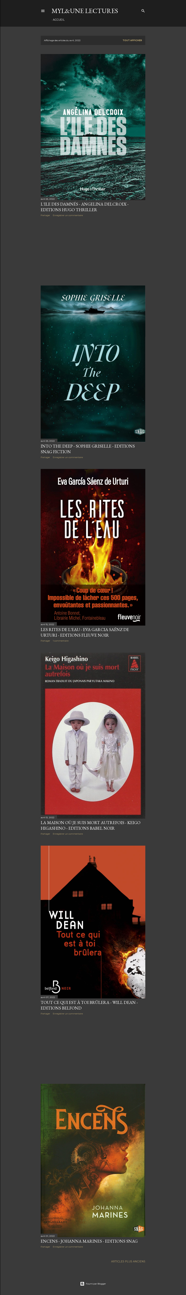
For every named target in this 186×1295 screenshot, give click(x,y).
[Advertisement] (93, 251)
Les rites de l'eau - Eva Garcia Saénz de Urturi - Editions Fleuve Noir (85, 632)
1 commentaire (60, 640)
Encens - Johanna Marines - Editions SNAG (89, 1241)
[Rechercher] (143, 10)
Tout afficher (132, 40)
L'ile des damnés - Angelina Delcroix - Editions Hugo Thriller (85, 206)
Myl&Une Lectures (85, 11)
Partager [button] (45, 215)
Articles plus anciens (128, 1261)
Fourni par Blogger (96, 1283)
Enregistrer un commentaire (68, 215)
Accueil (59, 19)
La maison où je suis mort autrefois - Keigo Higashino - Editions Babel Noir (90, 825)
